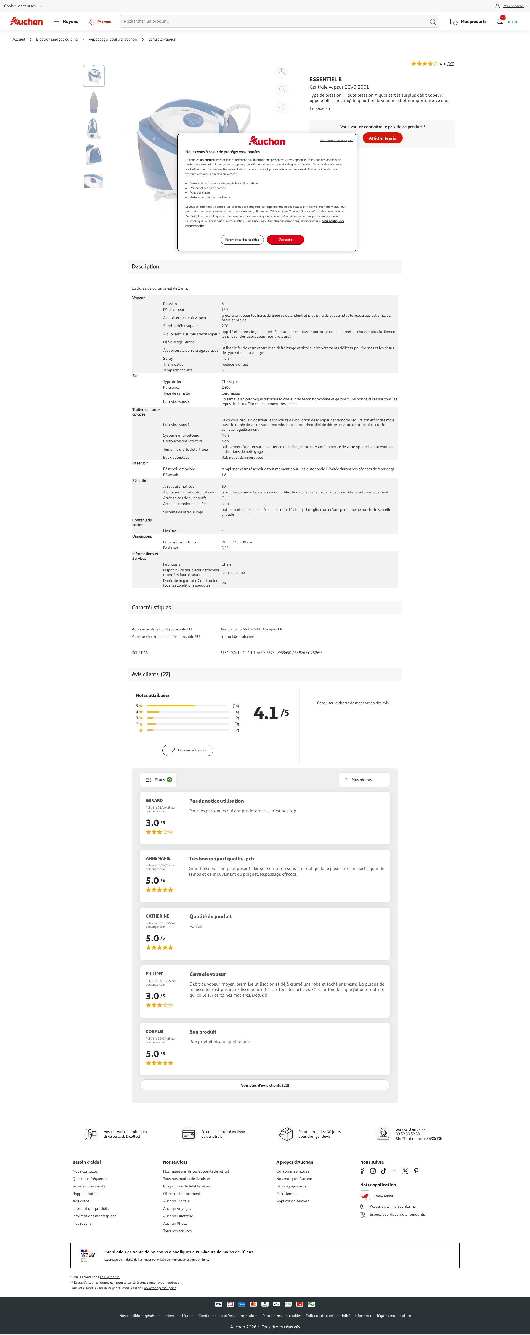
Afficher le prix (382, 138)
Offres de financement (181, 1193)
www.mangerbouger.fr (160, 1288)
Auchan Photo (175, 1223)
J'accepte (285, 239)
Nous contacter (85, 1171)
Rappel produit (85, 1193)
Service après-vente (89, 1186)
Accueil (18, 39)
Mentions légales (180, 1315)
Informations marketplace (94, 1216)
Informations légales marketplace (383, 1315)
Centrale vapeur (162, 39)
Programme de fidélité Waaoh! (189, 1186)
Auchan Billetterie (178, 1216)
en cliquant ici (110, 1277)
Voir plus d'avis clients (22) (265, 1085)
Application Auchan (292, 1201)
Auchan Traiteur (176, 1201)
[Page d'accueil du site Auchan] (28, 21)
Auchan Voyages (177, 1208)
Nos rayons (82, 1223)
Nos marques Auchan (294, 1178)
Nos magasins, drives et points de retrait (196, 1171)
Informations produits (91, 1208)
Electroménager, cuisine (57, 39)
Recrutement (287, 1193)
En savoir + (320, 109)
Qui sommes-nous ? (292, 1171)
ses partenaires (209, 160)
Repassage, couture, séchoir (113, 39)
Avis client (81, 1201)
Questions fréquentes (90, 1178)
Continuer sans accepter (336, 140)
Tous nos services (177, 1231)
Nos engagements (291, 1186)
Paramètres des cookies (242, 239)
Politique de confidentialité (328, 1315)
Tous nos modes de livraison (186, 1178)
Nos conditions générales (140, 1315)
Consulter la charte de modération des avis (353, 703)
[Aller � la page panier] (507, 21)
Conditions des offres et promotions (228, 1315)
